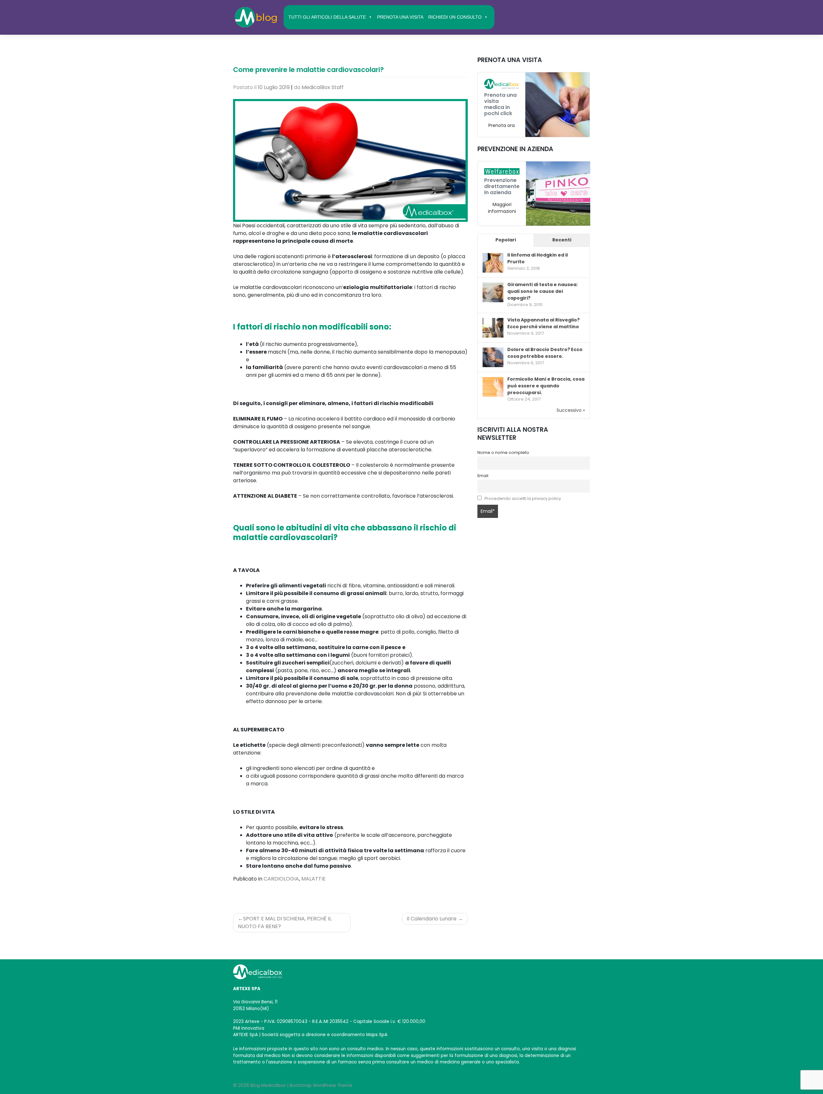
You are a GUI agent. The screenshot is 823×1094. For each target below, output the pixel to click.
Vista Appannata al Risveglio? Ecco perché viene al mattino (543, 323)
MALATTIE (313, 878)
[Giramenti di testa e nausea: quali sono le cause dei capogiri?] (493, 293)
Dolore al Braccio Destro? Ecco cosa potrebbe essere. (545, 352)
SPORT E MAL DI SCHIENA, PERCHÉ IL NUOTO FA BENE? (284, 922)
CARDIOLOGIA (281, 878)
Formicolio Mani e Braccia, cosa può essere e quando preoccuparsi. (545, 386)
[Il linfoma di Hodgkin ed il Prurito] (493, 263)
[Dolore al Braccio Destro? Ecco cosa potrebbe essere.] (493, 357)
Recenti (561, 240)
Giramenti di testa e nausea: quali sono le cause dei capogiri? (542, 291)
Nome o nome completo (503, 452)
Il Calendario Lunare (432, 918)
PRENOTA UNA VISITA (400, 17)
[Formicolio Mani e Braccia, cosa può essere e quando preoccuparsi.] (493, 387)
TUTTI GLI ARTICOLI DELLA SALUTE (327, 17)
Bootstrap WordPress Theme (321, 1085)
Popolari (505, 240)
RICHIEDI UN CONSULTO (455, 17)
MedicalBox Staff (323, 87)
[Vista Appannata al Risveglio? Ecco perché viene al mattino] (493, 328)
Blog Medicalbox (268, 1085)
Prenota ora (501, 125)
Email (482, 475)
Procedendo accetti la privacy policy (522, 498)
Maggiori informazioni (502, 207)
